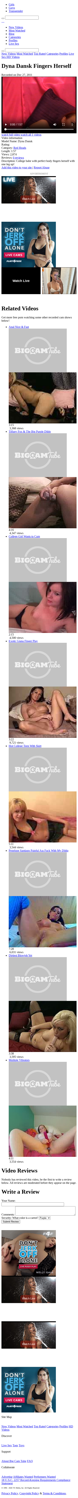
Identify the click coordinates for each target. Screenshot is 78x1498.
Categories (15, 37)
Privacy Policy (9, 1493)
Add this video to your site (16, 167)
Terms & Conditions (54, 1493)
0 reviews (18, 157)
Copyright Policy (29, 1493)
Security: (6, 1217)
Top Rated (40, 53)
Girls (11, 4)
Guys (12, 7)
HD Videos (13, 57)
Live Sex (14, 43)
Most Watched (17, 30)
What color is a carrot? (25, 1217)
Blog (11, 33)
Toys (21, 1445)
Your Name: (8, 1200)
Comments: (8, 1214)
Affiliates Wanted (23, 1476)
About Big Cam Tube (13, 1461)
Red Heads (19, 147)
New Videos (16, 27)
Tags (15, 1445)
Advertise (7, 1476)
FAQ (30, 1461)
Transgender (16, 11)
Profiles (13, 40)
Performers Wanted (45, 1476)
